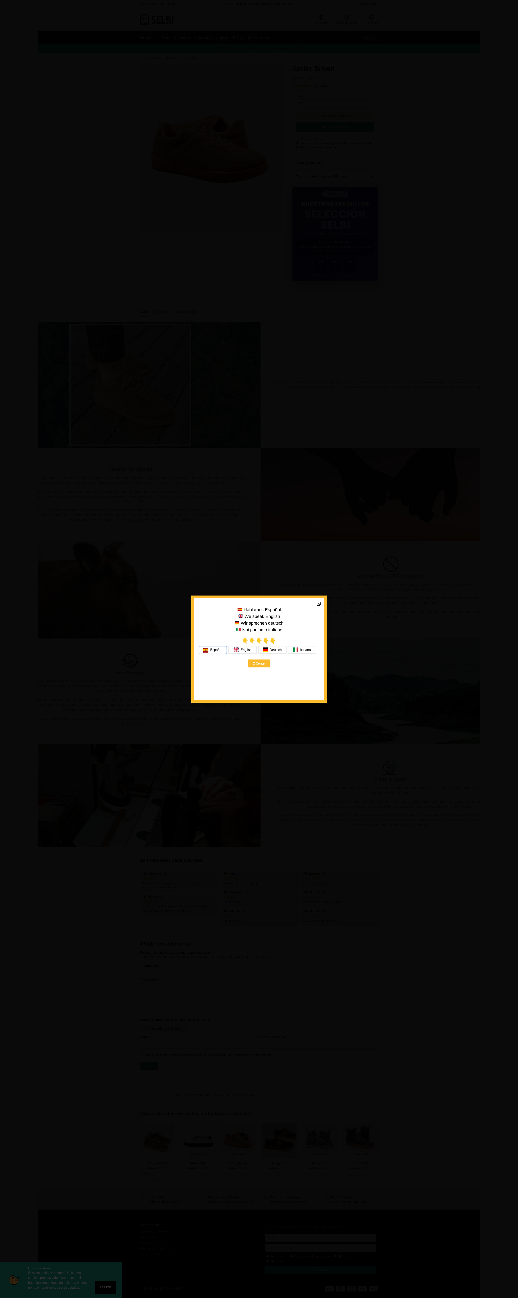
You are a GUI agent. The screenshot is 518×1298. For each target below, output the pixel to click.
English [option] (246, 650)
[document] (259, 649)
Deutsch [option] (276, 650)
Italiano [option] (305, 650)
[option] (242, 650)
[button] (318, 603)
